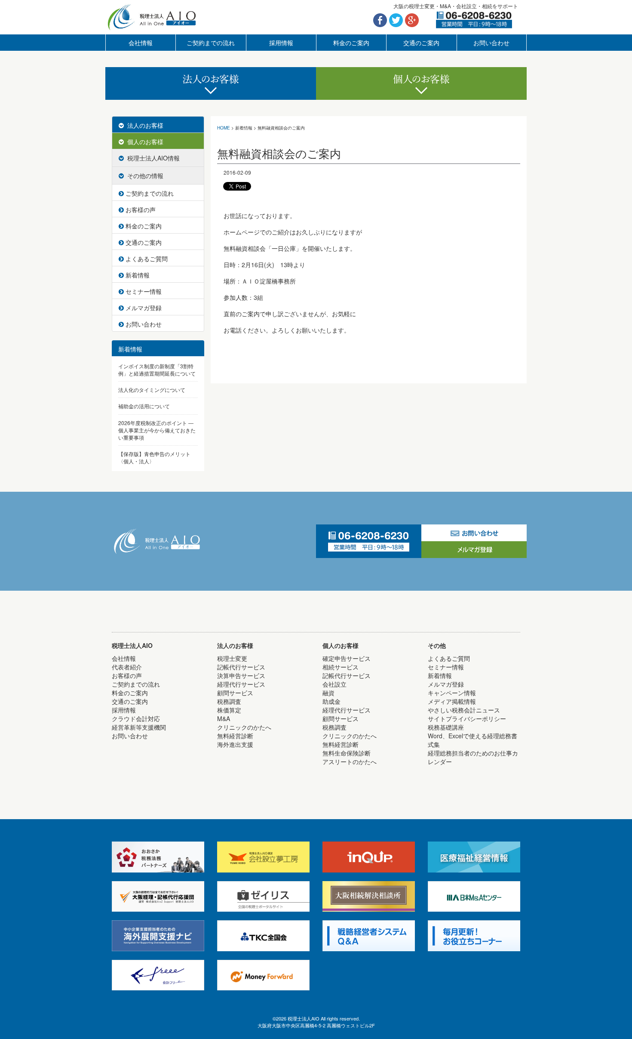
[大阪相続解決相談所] (368, 895)
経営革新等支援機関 (139, 727)
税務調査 (229, 701)
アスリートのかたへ (349, 761)
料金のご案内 (351, 42)
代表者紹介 (127, 667)
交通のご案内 (421, 42)
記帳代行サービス (241, 667)
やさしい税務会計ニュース (464, 710)
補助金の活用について (144, 406)
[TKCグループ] (263, 935)
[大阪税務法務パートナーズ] (158, 856)
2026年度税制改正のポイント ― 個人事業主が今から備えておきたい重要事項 (157, 430)
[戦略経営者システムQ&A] (368, 935)
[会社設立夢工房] (263, 856)
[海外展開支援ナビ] (158, 935)
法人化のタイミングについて (151, 389)
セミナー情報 (143, 291)
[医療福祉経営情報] (474, 856)
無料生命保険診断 (346, 753)
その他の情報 (143, 175)
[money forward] (263, 974)
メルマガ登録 (143, 307)
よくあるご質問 (146, 258)
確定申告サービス (346, 658)
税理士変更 (232, 658)
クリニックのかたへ (244, 727)
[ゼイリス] (263, 895)
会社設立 (334, 684)
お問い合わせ (491, 42)
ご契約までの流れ (211, 42)
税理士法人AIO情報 (152, 158)
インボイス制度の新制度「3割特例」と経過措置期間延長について (157, 369)
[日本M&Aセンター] (474, 895)
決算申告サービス (316, 108)
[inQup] (368, 856)
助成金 (331, 701)
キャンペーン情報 (452, 692)
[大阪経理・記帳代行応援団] (158, 895)
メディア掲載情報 (452, 701)
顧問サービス (235, 692)
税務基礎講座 (446, 727)
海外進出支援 (235, 744)
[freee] (158, 974)
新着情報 (137, 275)
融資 (328, 692)
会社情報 (141, 42)
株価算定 (229, 710)
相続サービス (316, 108)
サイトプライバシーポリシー (467, 718)
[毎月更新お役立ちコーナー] (474, 935)
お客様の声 (140, 209)
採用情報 (281, 42)
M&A (223, 718)
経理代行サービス (241, 684)
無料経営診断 (235, 735)
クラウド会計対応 (136, 718)
